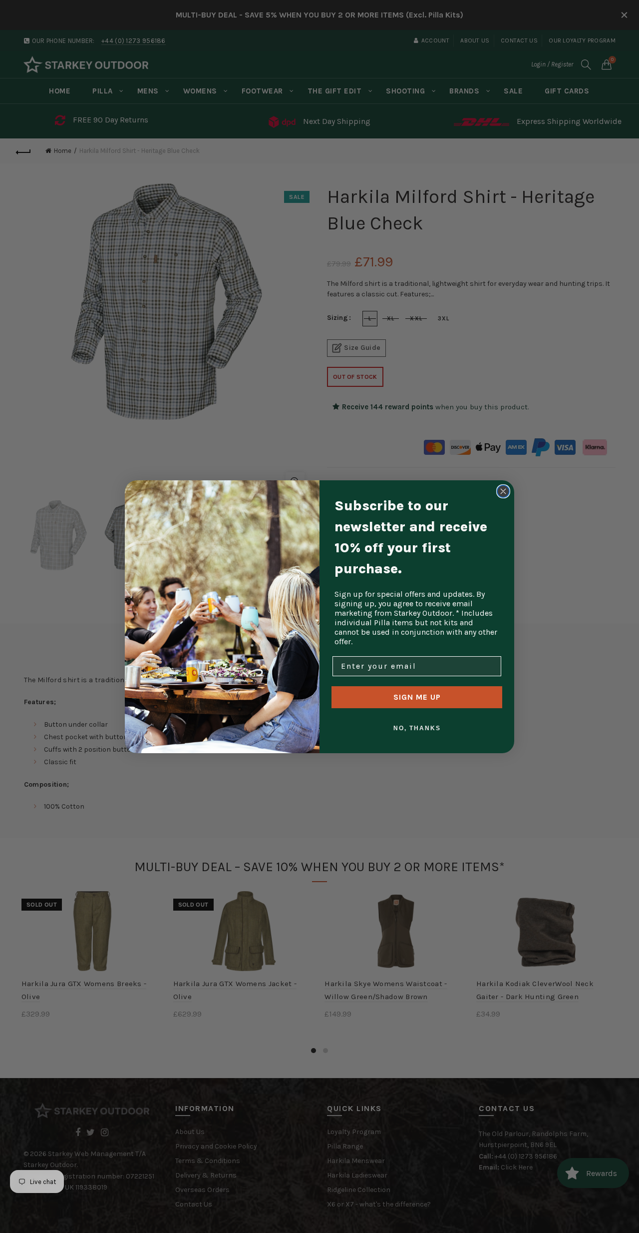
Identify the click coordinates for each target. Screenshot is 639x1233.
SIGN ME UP (417, 697)
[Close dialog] (503, 491)
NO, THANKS (417, 728)
